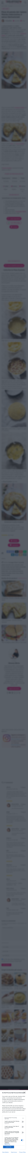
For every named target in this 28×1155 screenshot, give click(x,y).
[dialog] (14, 1122)
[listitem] (14, 1118)
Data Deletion (5, 1152)
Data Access (14, 1152)
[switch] (22, 1121)
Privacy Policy (22, 1152)
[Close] (25, 1092)
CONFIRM (8, 1147)
